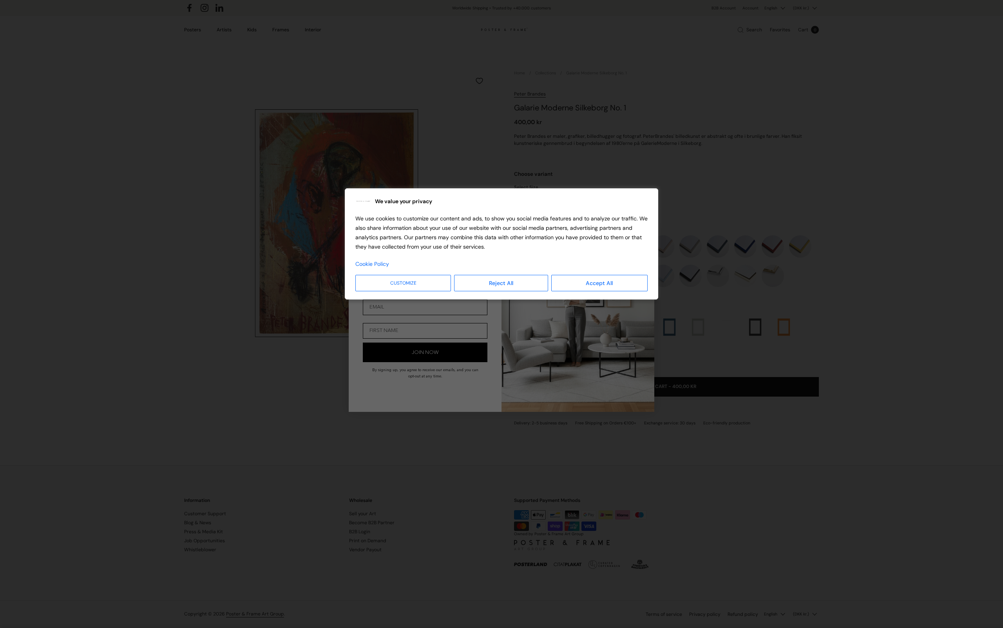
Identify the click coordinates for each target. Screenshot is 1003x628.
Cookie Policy (372, 263)
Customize (403, 283)
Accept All (599, 283)
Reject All (501, 283)
